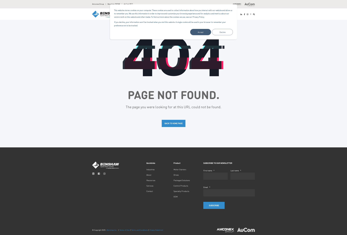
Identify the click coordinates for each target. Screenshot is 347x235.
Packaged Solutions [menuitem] (182, 180)
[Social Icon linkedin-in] (241, 14)
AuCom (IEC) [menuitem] (128, 4)
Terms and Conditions (139, 230)
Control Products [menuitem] (181, 185)
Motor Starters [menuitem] (180, 169)
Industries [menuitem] (150, 169)
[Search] (254, 14)
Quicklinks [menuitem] (150, 163)
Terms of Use (124, 230)
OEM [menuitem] (176, 196)
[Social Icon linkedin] (94, 174)
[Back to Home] (105, 14)
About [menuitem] (148, 175)
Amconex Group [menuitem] (98, 4)
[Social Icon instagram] (247, 14)
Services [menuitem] (149, 185)
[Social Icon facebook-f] (244, 14)
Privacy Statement (156, 230)
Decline (222, 32)
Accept (200, 32)
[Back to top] (5, 229)
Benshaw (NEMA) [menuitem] (114, 4)
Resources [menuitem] (150, 180)
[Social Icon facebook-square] (99, 174)
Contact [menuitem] (149, 191)
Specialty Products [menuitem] (181, 191)
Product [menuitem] (177, 163)
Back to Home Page (174, 123)
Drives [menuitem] (176, 175)
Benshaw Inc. (112, 230)
